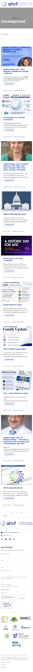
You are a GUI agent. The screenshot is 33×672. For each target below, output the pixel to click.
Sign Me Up (6, 605)
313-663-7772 (7, 535)
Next (17, 515)
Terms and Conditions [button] (6, 662)
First (2, 560)
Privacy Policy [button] (4, 667)
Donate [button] (22, 3)
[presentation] (13, 597)
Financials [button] (3, 664)
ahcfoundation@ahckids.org (11, 532)
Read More (8, 83)
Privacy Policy (5, 590)
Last (2, 567)
